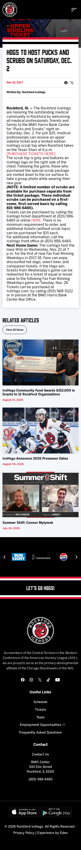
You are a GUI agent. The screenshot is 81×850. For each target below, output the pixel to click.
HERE (36, 220)
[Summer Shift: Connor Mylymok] (40, 495)
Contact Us (40, 754)
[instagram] (31, 679)
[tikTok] (48, 679)
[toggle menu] (74, 9)
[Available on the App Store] (24, 812)
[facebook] (22, 679)
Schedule (40, 702)
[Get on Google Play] (57, 812)
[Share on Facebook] (65, 82)
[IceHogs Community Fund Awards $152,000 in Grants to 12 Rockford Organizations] (40, 362)
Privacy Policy (23, 833)
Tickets (40, 709)
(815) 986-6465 (40, 779)
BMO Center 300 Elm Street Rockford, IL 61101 (40, 767)
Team (40, 717)
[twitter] (40, 679)
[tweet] (72, 82)
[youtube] (57, 679)
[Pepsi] (64, 557)
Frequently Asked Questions (40, 732)
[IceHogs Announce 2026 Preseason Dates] (40, 430)
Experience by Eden (52, 833)
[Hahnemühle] (41, 557)
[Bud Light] (19, 557)
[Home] (9, 9)
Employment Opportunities (40, 725)
